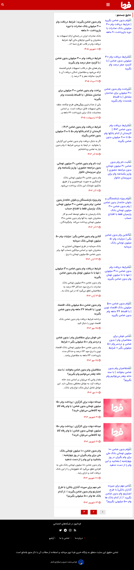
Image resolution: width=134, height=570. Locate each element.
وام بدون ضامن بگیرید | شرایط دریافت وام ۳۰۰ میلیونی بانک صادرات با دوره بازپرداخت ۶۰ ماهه (78, 26)
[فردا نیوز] (126, 5)
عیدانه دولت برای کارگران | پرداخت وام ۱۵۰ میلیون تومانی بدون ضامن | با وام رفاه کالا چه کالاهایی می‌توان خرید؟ (78, 406)
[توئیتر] (60, 530)
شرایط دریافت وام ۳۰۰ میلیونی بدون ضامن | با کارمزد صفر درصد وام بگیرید (78, 60)
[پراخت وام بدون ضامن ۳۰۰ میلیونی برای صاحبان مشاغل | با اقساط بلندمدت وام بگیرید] (117, 95)
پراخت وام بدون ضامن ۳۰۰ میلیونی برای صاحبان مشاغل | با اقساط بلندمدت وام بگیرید (79, 94)
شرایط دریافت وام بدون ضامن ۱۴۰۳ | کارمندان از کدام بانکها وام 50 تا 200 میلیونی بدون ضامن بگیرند (78, 131)
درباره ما (79, 538)
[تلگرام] (64, 530)
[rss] (74, 530)
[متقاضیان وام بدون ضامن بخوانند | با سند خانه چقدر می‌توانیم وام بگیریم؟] (117, 374)
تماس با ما (64, 538)
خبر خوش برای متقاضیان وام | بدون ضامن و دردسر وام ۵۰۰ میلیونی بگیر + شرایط (78, 339)
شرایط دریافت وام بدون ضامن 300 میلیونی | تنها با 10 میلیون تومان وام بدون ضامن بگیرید (78, 273)
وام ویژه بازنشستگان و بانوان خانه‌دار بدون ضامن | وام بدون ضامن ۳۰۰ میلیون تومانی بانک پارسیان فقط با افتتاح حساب (78, 204)
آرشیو (51, 538)
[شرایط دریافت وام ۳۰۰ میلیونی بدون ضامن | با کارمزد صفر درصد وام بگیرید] (117, 63)
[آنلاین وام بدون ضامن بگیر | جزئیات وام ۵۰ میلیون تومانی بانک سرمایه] (117, 241)
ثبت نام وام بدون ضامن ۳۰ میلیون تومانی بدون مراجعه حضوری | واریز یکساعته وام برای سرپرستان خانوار (79, 168)
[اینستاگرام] (69, 530)
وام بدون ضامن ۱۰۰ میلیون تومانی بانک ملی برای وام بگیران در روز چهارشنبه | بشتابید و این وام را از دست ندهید (80, 455)
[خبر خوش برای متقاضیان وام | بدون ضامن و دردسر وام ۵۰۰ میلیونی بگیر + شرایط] (117, 342)
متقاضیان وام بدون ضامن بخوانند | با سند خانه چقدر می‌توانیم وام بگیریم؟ (79, 372)
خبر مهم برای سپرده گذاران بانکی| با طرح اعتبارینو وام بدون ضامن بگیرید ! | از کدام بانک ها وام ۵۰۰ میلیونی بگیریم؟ (79, 491)
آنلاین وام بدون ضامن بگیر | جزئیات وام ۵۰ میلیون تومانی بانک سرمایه (78, 238)
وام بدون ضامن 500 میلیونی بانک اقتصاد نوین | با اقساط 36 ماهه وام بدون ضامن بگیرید (79, 309)
